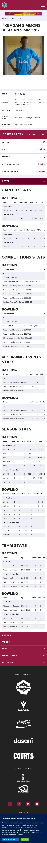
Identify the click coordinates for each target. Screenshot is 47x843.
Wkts (39, 230)
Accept (25, 839)
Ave (41, 202)
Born (4, 94)
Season (6, 441)
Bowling (6, 125)
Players (5, 19)
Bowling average (10, 171)
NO (25, 202)
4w (44, 230)
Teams (5, 102)
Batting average (10, 164)
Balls (26, 230)
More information (10, 839)
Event (5, 374)
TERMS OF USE (23, 812)
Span (5, 202)
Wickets (6, 157)
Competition (8, 269)
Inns (21, 202)
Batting (6, 110)
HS (36, 202)
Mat (15, 202)
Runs (4, 150)
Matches (6, 142)
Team (5, 558)
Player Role (5, 118)
